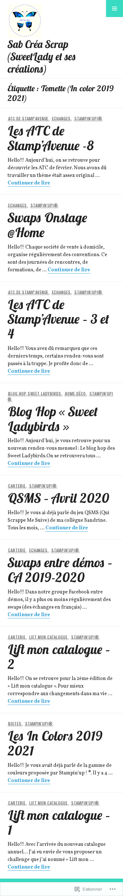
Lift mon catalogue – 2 (59, 656)
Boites (14, 723)
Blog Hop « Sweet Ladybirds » (53, 418)
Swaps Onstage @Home (47, 224)
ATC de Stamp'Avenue (28, 118)
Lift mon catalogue (48, 637)
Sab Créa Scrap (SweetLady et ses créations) (42, 56)
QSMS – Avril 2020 (58, 498)
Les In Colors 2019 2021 (55, 743)
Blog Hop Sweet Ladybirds (34, 393)
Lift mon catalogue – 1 (59, 822)
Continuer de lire (29, 183)
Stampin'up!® (88, 118)
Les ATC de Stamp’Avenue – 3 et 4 (58, 319)
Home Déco (75, 393)
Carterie (17, 486)
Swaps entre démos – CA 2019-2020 (60, 569)
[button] (114, 8)
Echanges (61, 118)
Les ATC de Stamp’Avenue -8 (51, 137)
